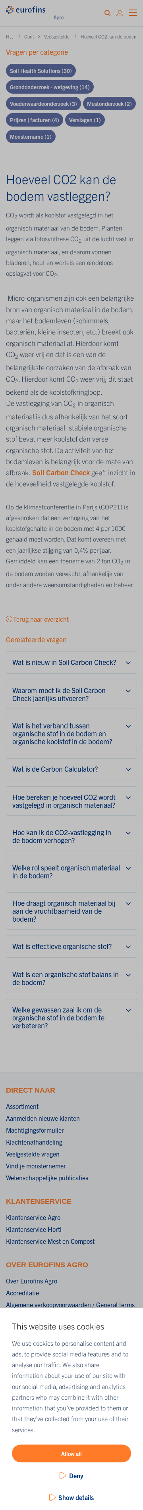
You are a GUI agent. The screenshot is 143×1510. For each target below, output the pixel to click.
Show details (76, 1497)
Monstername (31, 136)
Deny (76, 1475)
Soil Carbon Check (61, 472)
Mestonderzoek (109, 103)
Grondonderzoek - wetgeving (50, 86)
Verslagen (85, 119)
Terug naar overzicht (41, 619)
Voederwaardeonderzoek (43, 103)
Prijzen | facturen (34, 119)
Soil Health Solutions (41, 70)
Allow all (71, 1453)
